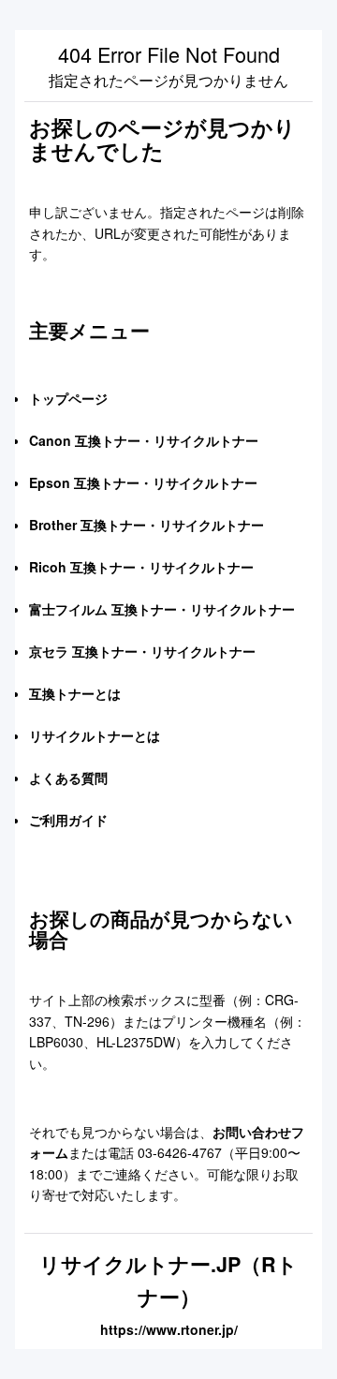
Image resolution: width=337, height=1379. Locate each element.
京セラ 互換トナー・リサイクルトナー (142, 651)
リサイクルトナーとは (94, 735)
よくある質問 (68, 777)
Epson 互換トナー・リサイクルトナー (143, 482)
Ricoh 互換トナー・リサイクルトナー (141, 566)
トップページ (68, 398)
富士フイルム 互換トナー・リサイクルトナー (162, 609)
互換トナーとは (75, 693)
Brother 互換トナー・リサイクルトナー (146, 524)
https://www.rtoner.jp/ (169, 1329)
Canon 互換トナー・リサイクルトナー (143, 440)
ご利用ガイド (68, 819)
